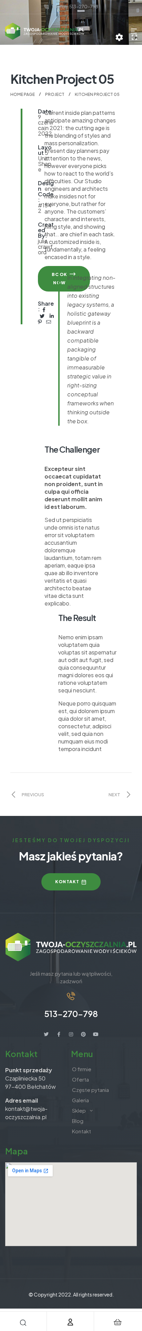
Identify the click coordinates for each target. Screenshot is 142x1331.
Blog (77, 1120)
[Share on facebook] (44, 309)
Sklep (79, 1110)
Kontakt (81, 1131)
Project (54, 94)
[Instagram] (71, 1034)
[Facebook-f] (58, 1034)
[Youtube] (96, 1034)
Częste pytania (90, 1089)
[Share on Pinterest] (40, 321)
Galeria (80, 1100)
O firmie (81, 1069)
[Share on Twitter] (42, 315)
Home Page (22, 94)
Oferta (80, 1079)
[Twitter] (46, 1034)
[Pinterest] (83, 1034)
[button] (70, 881)
